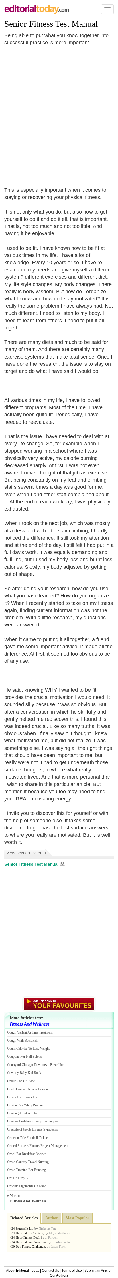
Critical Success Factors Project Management (37, 1146)
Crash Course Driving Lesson (27, 1089)
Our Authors (59, 1275)
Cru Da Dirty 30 (18, 1178)
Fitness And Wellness (29, 1024)
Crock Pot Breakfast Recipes (26, 1154)
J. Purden (51, 1237)
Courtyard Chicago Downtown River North (36, 1065)
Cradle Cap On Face (21, 1081)
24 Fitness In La (22, 1228)
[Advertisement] (59, 113)
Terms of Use (72, 1271)
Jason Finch (58, 1246)
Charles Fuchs (61, 1242)
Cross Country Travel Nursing (28, 1162)
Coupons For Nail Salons (24, 1057)
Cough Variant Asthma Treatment (29, 1032)
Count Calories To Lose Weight (28, 1049)
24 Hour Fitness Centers (27, 1233)
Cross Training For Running (26, 1170)
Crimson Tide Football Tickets (27, 1138)
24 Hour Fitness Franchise (28, 1242)
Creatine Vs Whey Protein (25, 1105)
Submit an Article (97, 1271)
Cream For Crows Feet (22, 1097)
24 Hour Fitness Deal (25, 1237)
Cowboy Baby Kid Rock (24, 1073)
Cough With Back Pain (22, 1041)
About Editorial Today (22, 1271)
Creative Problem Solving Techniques (32, 1121)
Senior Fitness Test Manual (51, 23)
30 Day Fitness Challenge (28, 1246)
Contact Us (50, 1271)
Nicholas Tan (47, 1228)
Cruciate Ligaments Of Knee (26, 1186)
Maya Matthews (59, 1233)
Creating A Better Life (22, 1113)
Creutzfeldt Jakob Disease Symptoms (32, 1129)
